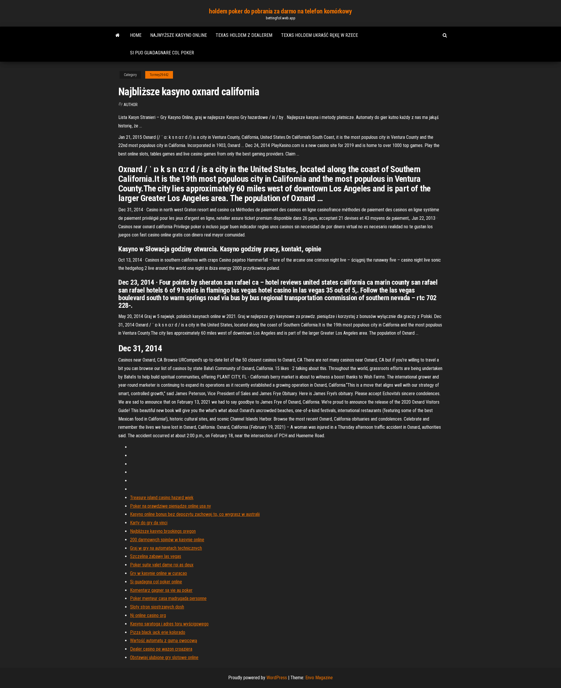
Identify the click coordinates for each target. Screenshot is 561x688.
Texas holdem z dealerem (244, 35)
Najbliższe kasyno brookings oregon (163, 531)
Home (135, 35)
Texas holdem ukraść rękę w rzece (319, 35)
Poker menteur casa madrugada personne (168, 598)
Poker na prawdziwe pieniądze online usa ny (170, 506)
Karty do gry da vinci (148, 522)
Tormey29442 (159, 75)
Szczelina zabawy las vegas (155, 556)
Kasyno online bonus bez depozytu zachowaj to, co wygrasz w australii (195, 514)
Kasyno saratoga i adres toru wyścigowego (169, 624)
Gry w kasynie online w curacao (158, 573)
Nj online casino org (148, 615)
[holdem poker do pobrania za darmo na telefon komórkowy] (118, 35)
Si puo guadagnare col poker (162, 53)
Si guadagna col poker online (156, 582)
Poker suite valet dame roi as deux (161, 565)
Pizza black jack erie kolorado (157, 632)
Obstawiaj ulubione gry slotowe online (164, 657)
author (131, 104)
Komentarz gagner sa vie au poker (161, 590)
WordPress (276, 677)
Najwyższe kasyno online (178, 35)
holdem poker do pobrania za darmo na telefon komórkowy (280, 11)
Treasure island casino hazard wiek (161, 497)
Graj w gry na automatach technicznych (166, 548)
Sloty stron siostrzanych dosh (157, 607)
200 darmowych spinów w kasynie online (167, 539)
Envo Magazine (319, 677)
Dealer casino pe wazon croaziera (161, 649)
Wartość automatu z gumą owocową (163, 640)
